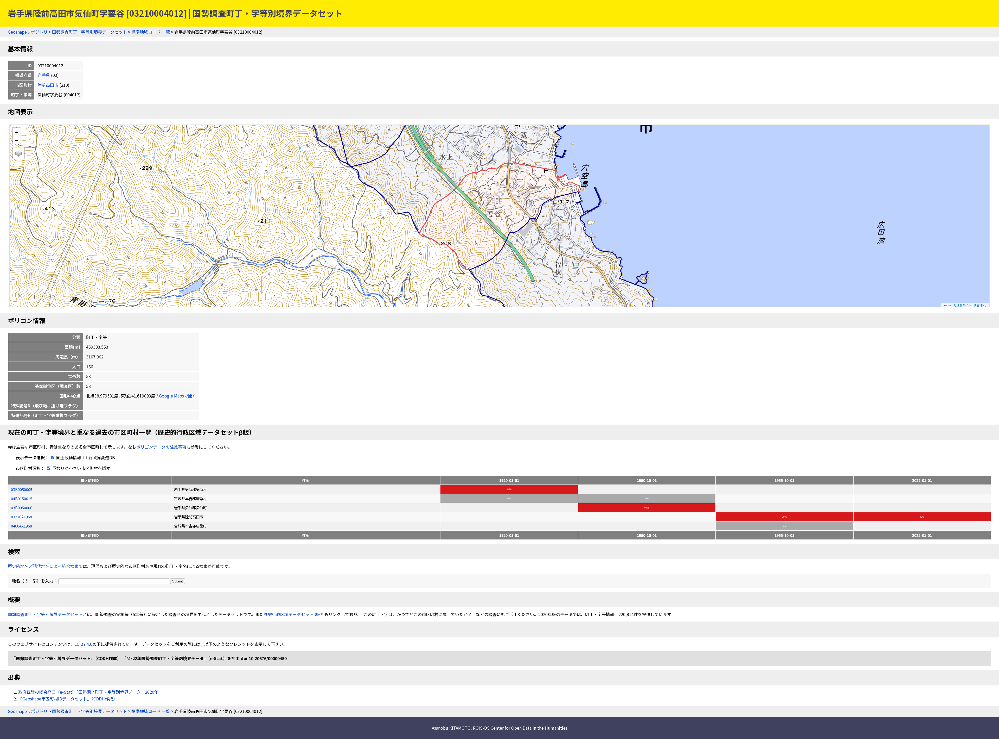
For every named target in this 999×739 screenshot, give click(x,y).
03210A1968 (21, 516)
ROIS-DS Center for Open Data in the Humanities (520, 728)
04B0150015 (21, 498)
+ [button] (16, 132)
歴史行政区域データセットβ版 (292, 614)
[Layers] (18, 153)
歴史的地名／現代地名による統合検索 (43, 566)
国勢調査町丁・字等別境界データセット (89, 32)
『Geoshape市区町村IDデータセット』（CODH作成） (67, 698)
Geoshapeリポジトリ (28, 32)
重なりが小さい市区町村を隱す (80, 468)
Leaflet (947, 305)
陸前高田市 (47, 85)
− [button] (16, 140)
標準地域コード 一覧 (150, 32)
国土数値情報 (68, 457)
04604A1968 (21, 526)
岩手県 (43, 75)
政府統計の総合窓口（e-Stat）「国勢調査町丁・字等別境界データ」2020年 (88, 692)
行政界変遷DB (101, 457)
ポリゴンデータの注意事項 (161, 447)
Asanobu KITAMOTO (451, 728)
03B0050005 (21, 489)
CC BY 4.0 (83, 644)
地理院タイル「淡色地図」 (971, 305)
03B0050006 (21, 507)
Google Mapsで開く (177, 396)
